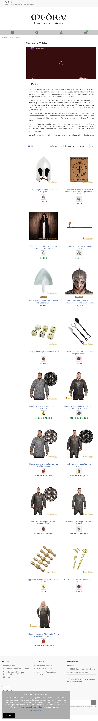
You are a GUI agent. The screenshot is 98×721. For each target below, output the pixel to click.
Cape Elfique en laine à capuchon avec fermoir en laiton (43, 247)
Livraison (5, 5)
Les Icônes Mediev (30, 5)
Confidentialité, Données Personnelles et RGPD (13, 673)
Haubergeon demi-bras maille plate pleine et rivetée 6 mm (79, 407)
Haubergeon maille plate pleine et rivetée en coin (43, 465)
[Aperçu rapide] (43, 186)
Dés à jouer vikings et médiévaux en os (43, 353)
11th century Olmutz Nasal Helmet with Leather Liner (43, 302)
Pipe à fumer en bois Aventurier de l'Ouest (79, 247)
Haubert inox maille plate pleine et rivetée (79, 523)
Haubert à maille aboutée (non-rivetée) (79, 465)
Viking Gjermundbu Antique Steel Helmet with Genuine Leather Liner (79, 302)
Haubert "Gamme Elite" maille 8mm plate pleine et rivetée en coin (43, 635)
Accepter (9, 715)
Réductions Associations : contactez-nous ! (46, 673)
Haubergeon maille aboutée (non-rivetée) (43, 407)
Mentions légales (16, 5)
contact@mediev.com (79, 673)
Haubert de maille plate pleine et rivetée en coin (43, 523)
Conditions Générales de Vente (16, 669)
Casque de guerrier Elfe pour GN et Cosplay (43, 191)
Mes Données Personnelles (30, 707)
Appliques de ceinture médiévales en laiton (43, 581)
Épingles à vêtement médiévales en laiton (79, 581)
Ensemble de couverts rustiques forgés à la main (79, 353)
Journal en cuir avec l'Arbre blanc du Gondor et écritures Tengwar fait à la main (79, 192)
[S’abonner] (93, 702)
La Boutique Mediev (44, 669)
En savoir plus (35, 711)
